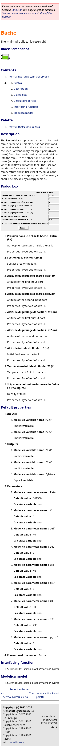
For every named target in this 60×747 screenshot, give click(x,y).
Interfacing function (26, 107)
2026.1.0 (17, 10)
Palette (18, 82)
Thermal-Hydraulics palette (23, 126)
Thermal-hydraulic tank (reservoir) (28, 76)
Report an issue (19, 689)
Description (21, 88)
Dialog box (20, 94)
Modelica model (23, 113)
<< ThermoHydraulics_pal (14, 695)
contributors (16, 742)
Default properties (25, 100)
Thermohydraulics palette (40, 695)
